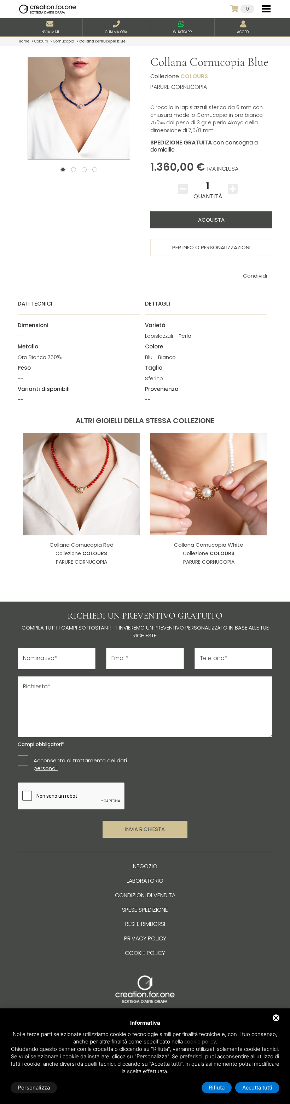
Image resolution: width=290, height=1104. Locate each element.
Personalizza (34, 1087)
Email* (119, 658)
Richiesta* (37, 686)
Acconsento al (80, 764)
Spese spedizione (145, 910)
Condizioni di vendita (145, 895)
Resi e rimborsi (145, 924)
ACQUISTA (211, 219)
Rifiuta (217, 1087)
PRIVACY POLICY (145, 938)
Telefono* (213, 658)
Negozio (145, 866)
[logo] (47, 9)
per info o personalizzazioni (211, 247)
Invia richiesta (145, 829)
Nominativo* (40, 658)
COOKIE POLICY (145, 953)
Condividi (255, 275)
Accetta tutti (257, 1087)
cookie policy (200, 1041)
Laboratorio (145, 881)
